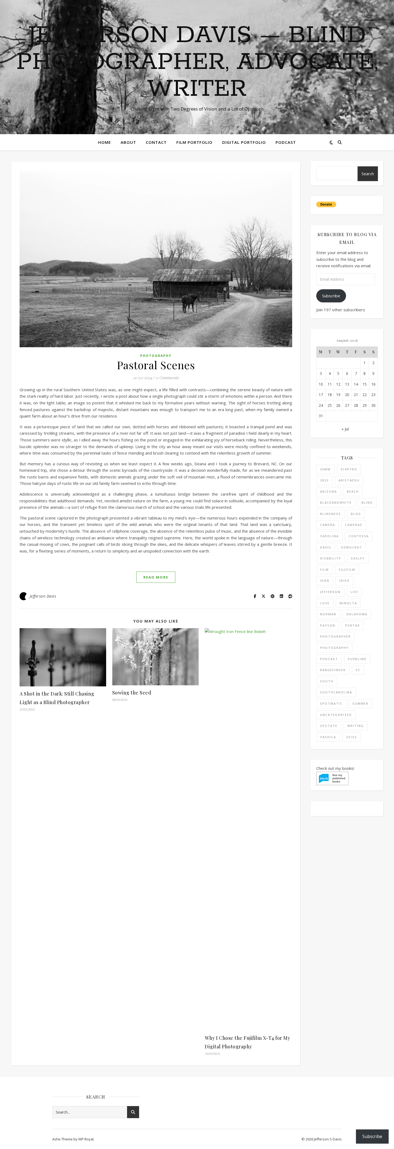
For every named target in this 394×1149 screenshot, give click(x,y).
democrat (351, 547)
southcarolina (336, 692)
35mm (325, 469)
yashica (328, 737)
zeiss (351, 737)
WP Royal (86, 1139)
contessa (359, 536)
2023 (324, 480)
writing (355, 726)
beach (353, 491)
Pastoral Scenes (156, 365)
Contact (156, 142)
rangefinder (333, 670)
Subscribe (331, 295)
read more (155, 577)
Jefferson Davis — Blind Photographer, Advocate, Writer (197, 62)
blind (367, 502)
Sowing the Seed (131, 692)
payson (327, 625)
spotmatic (331, 703)
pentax (352, 625)
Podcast (286, 142)
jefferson (330, 592)
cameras (353, 525)
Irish (344, 581)
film (324, 570)
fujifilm (347, 570)
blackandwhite (336, 502)
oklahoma (356, 614)
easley (358, 558)
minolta (348, 603)
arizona (328, 491)
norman (328, 614)
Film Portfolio (194, 142)
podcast (329, 659)
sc (358, 670)
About (128, 142)
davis (325, 547)
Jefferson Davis (43, 596)
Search (368, 173)
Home (104, 142)
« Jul (345, 428)
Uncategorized (336, 715)
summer (360, 703)
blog (356, 514)
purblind (357, 659)
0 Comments (167, 377)
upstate (328, 726)
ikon (324, 581)
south (326, 681)
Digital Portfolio (244, 142)
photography (334, 648)
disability (330, 558)
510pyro (349, 469)
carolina (329, 536)
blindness (330, 514)
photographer (335, 636)
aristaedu (349, 480)
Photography (156, 355)
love (325, 603)
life (354, 592)
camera (327, 525)
